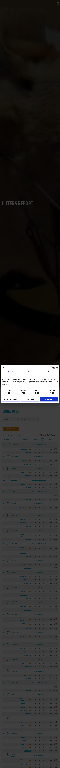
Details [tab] (30, 371)
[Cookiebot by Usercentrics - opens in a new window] (52, 367)
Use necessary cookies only (11, 399)
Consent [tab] (10, 371)
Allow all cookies (49, 399)
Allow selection (30, 399)
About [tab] (49, 371)
